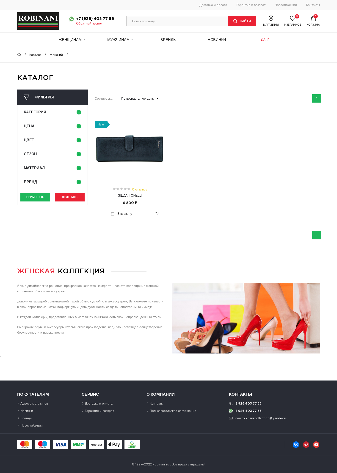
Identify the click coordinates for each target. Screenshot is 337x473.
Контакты (313, 5)
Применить (35, 197)
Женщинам (70, 40)
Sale (265, 39)
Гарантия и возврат (250, 5)
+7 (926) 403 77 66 (95, 18)
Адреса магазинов (34, 403)
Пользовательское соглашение (173, 411)
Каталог (35, 55)
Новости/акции (286, 5)
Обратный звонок (89, 23)
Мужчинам (118, 40)
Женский (56, 55)
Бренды (168, 39)
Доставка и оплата (213, 5)
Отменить (69, 197)
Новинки (217, 39)
